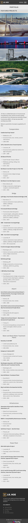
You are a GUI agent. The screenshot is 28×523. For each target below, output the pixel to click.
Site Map (7, 511)
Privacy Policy (8, 509)
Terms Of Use (8, 507)
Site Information (9, 513)
